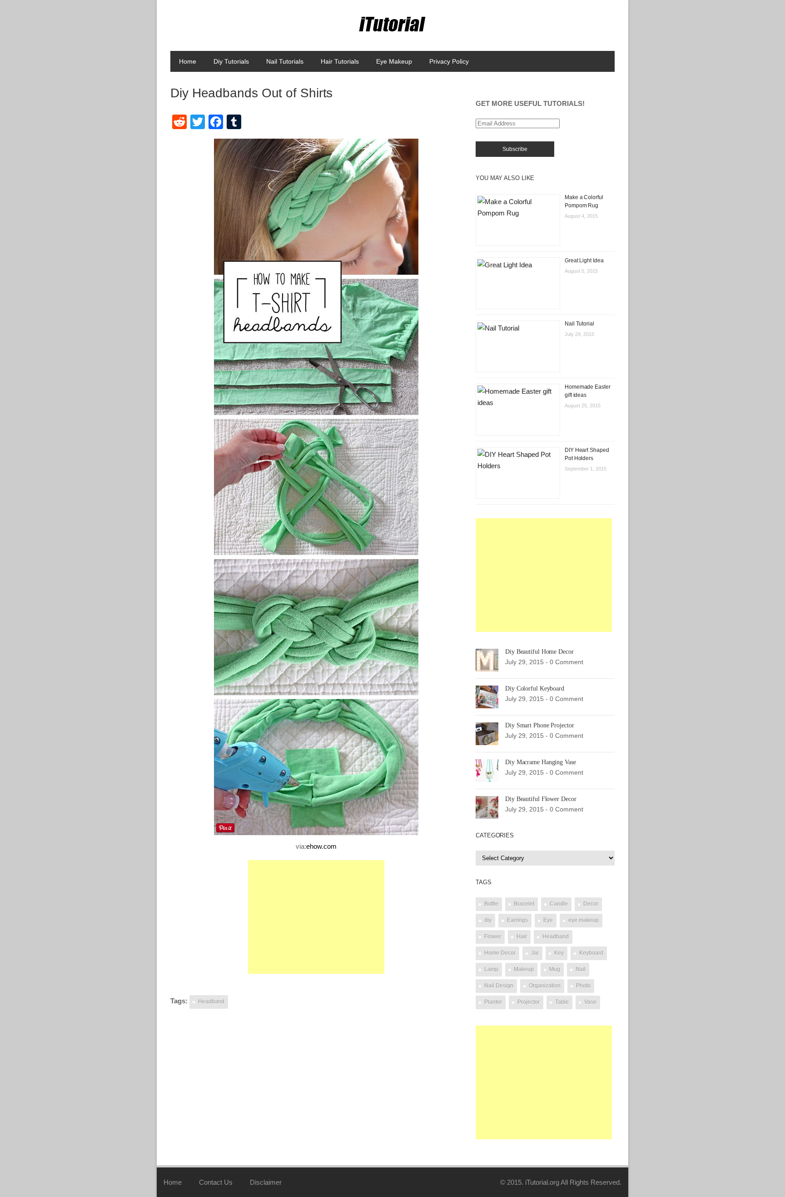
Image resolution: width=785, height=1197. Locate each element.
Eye (548, 920)
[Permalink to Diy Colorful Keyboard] (487, 696)
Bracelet (524, 904)
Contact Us (216, 1182)
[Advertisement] (316, 917)
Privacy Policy (449, 61)
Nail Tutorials (284, 61)
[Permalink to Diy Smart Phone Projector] (487, 733)
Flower (492, 936)
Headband (211, 1001)
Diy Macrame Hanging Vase (540, 762)
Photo (583, 985)
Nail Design (498, 985)
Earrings (517, 920)
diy (488, 920)
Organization (545, 985)
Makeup (524, 969)
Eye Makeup (394, 61)
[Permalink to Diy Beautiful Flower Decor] (487, 807)
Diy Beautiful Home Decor (539, 651)
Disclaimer (266, 1182)
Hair (522, 936)
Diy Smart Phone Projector (539, 725)
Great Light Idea (584, 260)
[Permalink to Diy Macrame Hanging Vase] (487, 770)
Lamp (491, 969)
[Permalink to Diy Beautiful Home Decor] (487, 659)
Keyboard (591, 953)
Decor (590, 904)
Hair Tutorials (340, 61)
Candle (559, 904)
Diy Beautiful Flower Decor (540, 799)
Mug (554, 969)
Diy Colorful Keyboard (534, 688)
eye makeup (583, 920)
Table (562, 1002)
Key (559, 953)
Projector (528, 1002)
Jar (535, 953)
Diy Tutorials (231, 61)
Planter (493, 1002)
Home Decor (500, 953)
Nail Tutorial (579, 324)
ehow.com (321, 846)
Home (187, 61)
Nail (581, 969)
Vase (590, 1002)
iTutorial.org (542, 1182)
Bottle (491, 904)
